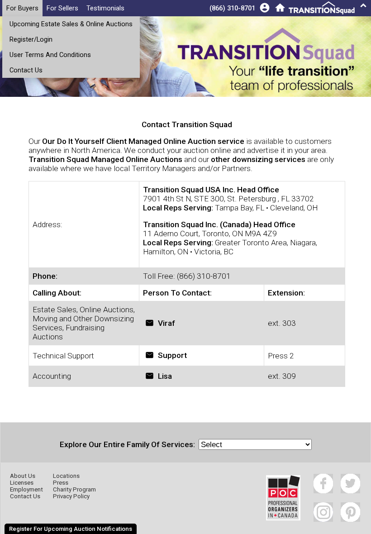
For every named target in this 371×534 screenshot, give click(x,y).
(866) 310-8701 (232, 8)
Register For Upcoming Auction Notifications (70, 528)
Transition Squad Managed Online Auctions (105, 159)
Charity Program (74, 489)
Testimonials (105, 8)
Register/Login (31, 39)
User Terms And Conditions (50, 55)
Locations (66, 475)
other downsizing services (258, 159)
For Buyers (22, 8)
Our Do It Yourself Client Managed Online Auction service (143, 141)
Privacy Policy (71, 496)
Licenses (21, 482)
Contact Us (26, 70)
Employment (26, 489)
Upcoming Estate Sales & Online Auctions (71, 24)
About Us (22, 475)
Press (60, 482)
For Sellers (62, 8)
